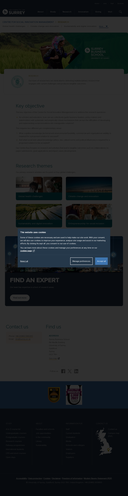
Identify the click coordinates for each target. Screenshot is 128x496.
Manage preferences (81, 261)
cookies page (26, 251)
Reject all (24, 261)
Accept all (101, 261)
